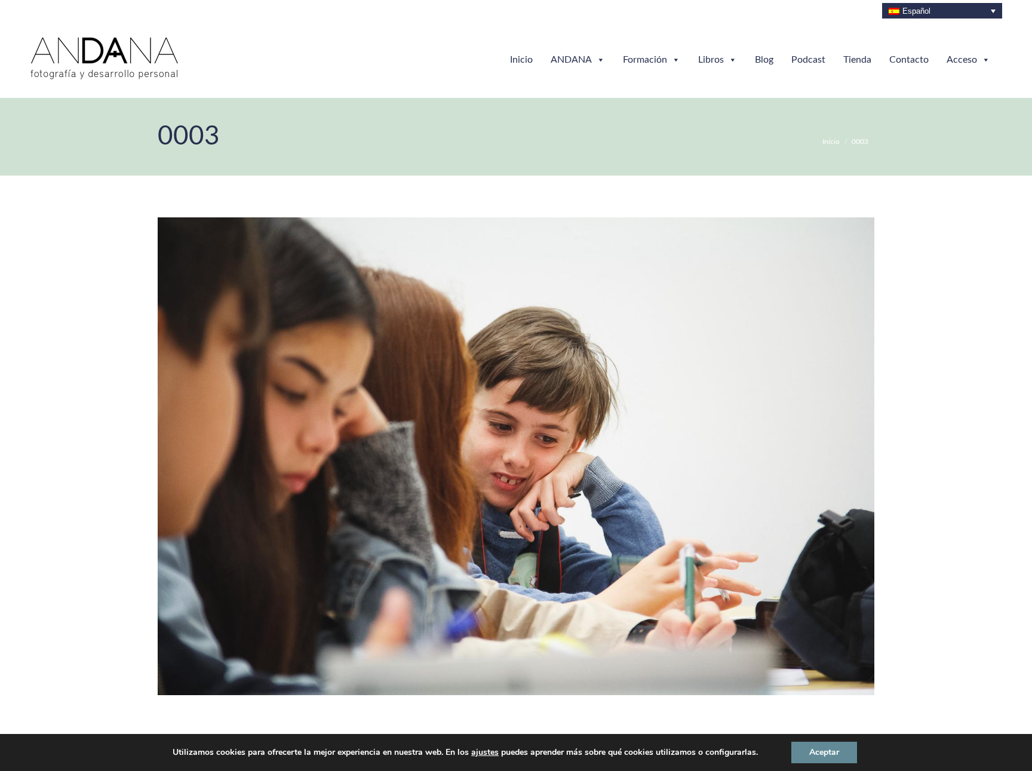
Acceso (962, 59)
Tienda (857, 59)
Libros (711, 59)
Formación (645, 59)
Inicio (521, 59)
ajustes (485, 752)
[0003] (516, 456)
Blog (764, 59)
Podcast (808, 59)
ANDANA (571, 59)
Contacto (909, 59)
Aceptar (824, 752)
